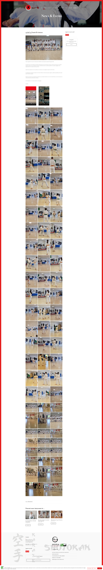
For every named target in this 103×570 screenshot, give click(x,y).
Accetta (100, 568)
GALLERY (53, 7)
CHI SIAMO (45, 7)
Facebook (66, 35)
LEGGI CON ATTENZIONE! (38, 560)
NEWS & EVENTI (70, 7)
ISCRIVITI (71, 44)
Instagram (68, 35)
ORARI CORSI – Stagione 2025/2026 (59, 7)
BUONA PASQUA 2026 (55, 554)
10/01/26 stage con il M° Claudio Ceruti (58, 559)
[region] (51, 567)
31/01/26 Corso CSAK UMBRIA (56, 557)
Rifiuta (95, 568)
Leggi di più (28, 525)
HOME (42, 7)
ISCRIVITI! (75, 7)
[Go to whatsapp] (2, 568)
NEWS (31, 33)
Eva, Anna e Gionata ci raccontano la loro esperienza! (43, 520)
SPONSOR (66, 7)
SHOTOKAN (49, 7)
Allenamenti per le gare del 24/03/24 (56, 519)
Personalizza (89, 568)
